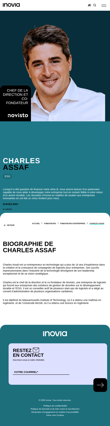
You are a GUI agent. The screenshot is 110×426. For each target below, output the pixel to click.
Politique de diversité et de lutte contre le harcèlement (55, 409)
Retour (10, 225)
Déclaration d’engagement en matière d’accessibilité (55, 412)
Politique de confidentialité (55, 406)
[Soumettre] (100, 385)
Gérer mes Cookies (55, 415)
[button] (104, 5)
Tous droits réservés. (61, 400)
